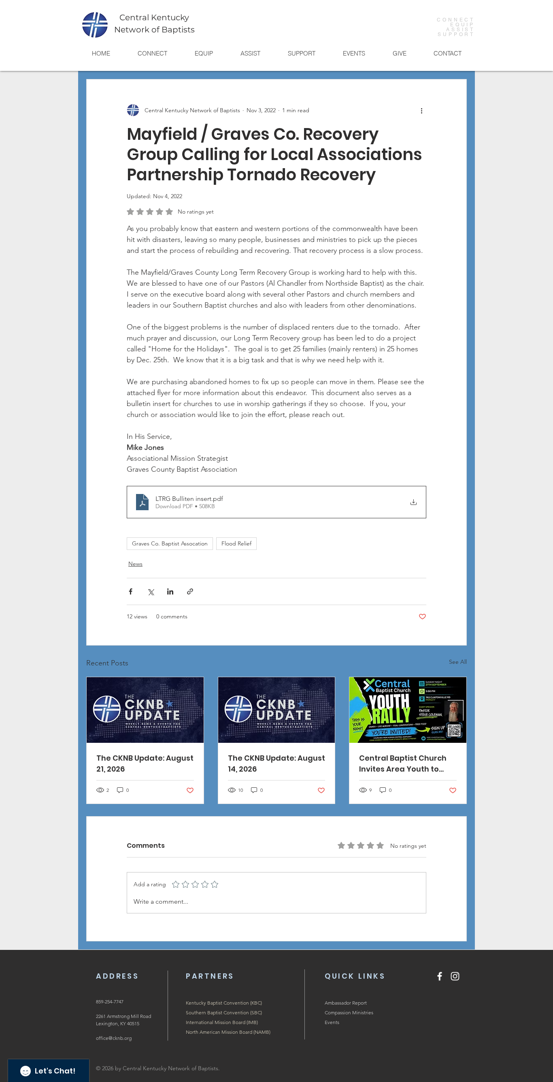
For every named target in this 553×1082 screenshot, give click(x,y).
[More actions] (421, 110)
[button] (152, 53)
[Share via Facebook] (130, 591)
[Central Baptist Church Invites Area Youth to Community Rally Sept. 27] (407, 710)
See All (458, 661)
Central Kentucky (154, 17)
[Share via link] (190, 591)
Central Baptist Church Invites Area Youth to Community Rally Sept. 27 (407, 763)
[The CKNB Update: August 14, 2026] (276, 710)
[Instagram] (455, 976)
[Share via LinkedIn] (170, 591)
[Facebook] (439, 976)
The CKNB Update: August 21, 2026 (145, 763)
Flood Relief (236, 543)
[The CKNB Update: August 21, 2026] (145, 710)
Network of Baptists (154, 29)
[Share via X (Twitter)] (150, 591)
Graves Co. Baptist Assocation (170, 543)
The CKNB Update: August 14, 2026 (276, 763)
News (135, 563)
